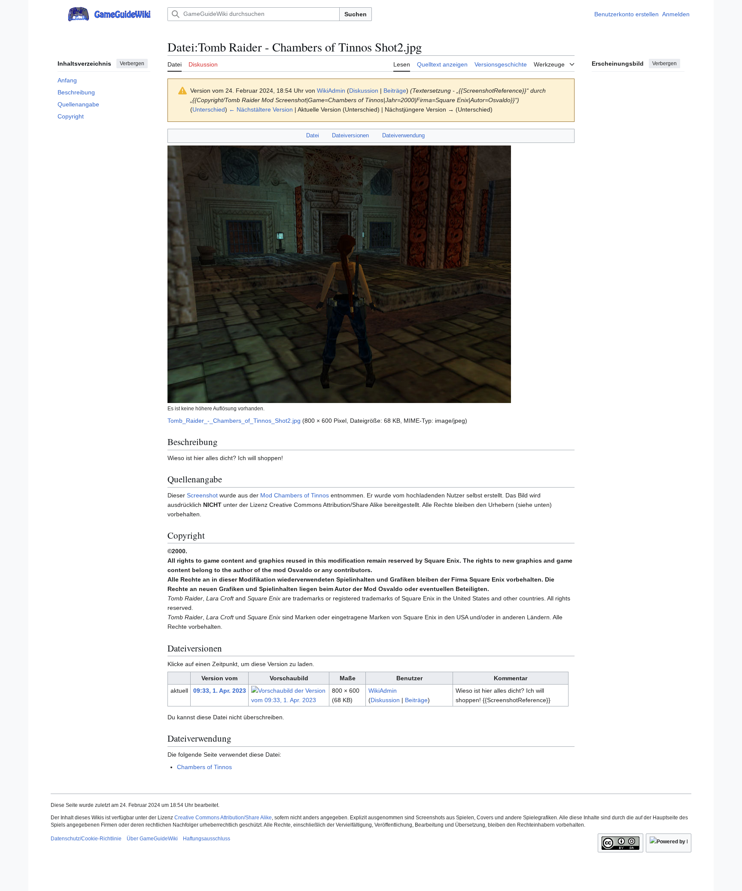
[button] (55, 14)
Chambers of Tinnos (301, 495)
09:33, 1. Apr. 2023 (219, 690)
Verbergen (132, 64)
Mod (266, 495)
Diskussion (363, 90)
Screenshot (202, 495)
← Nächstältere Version (261, 109)
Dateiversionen (350, 135)
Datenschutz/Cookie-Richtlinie (86, 839)
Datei (312, 135)
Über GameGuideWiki (152, 839)
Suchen (355, 14)
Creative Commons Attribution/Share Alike (223, 818)
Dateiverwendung (403, 135)
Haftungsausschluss (206, 839)
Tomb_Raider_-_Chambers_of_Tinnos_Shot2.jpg (234, 420)
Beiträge (394, 90)
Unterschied (208, 109)
